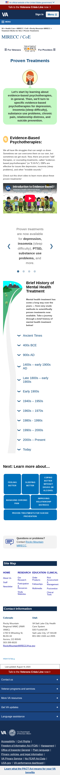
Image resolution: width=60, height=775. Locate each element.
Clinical (52, 572)
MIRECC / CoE (22, 28)
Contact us (7, 679)
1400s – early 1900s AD (37, 366)
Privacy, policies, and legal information (22, 754)
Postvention (52, 589)
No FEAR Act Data (35, 758)
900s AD (28, 355)
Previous (9, 246)
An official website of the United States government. (30, 2)
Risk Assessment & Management (52, 581)
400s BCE (30, 345)
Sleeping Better (30, 484)
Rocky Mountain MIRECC (40, 28)
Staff (5, 582)
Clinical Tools (50, 593)
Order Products (36, 579)
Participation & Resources (23, 586)
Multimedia (37, 588)
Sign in (39, 14)
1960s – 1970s (33, 410)
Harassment (47, 745)
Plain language (41, 750)
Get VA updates (9, 707)
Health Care (10, 28)
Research (24, 572)
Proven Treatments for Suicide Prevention (30, 514)
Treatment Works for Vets (12, 31)
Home (6, 572)
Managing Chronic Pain (17, 502)
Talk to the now (28, 7)
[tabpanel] (30, 246)
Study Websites (22, 593)
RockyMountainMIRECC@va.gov (19, 646)
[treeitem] (30, 49)
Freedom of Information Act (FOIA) (19, 745)
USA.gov (6, 763)
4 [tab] (34, 271)
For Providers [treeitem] (45, 50)
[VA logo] (5, 14)
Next (51, 246)
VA (3, 28)
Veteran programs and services (18, 688)
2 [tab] (23, 271)
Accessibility (8, 741)
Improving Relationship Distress (43, 501)
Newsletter (7, 587)
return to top (8, 659)
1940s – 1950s (33, 401)
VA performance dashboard (29, 763)
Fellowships (37, 584)
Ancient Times (32, 335)
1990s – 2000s (33, 430)
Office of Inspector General (15, 750)
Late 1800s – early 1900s (35, 379)
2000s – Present (34, 439)
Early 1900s (31, 391)
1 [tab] (18, 271)
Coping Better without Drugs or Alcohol (48, 484)
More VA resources (11, 698)
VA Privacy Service (11, 758)
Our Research (22, 579)
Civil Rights (24, 741)
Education (39, 572)
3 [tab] (29, 271)
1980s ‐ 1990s (32, 420)
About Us (7, 578)
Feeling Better (12, 484)
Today (27, 449)
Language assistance (13, 716)
